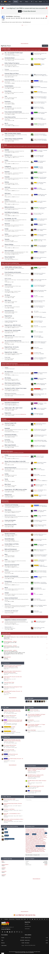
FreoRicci (43, 446)
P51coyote (27, 847)
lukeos (41, 835)
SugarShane (41, 511)
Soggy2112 (41, 831)
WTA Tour (36, 479)
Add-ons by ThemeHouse (19, 952)
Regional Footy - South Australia (12, 330)
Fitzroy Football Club (10, 257)
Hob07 (36, 833)
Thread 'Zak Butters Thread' (9, 682)
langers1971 (41, 358)
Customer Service (6, 617)
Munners (41, 348)
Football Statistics (9, 86)
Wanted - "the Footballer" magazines (40, 605)
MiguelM (44, 831)
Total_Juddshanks (42, 847)
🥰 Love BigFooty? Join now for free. (25, 915)
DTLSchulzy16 (43, 189)
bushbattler (42, 353)
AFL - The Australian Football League (14, 52)
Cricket (6, 455)
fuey (41, 424)
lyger (38, 850)
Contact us (6, 919)
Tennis (6, 479)
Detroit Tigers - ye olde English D (39, 445)
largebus (41, 485)
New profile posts (28, 926)
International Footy (9, 310)
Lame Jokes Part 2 (37, 599)
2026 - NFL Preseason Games (34, 790)
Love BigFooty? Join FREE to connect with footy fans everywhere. (26, 8)
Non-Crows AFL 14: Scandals (40, 150)
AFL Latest (6, 707)
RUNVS (37, 829)
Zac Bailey (39, 64)
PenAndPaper (28, 829)
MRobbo (42, 296)
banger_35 (39, 828)
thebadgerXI (45, 135)
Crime (6, 559)
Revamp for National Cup (38, 321)
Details (39, 951)
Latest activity (27, 928)
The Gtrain (32, 842)
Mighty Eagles (40, 337)
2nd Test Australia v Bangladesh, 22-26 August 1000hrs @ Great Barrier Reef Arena (36, 715)
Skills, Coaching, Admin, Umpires (13, 133)
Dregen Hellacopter (7, 657)
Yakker (40, 496)
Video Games (8, 510)
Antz (32, 835)
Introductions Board (9, 58)
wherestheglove (38, 848)
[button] (12, 1)
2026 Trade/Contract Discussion (41, 251)
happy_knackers (43, 845)
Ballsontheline (37, 851)
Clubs (21, 1)
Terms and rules (12, 919)
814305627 (43, 843)
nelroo (33, 833)
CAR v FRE (18, 18)
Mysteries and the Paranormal (12, 564)
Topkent (42, 848)
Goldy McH (35, 828)
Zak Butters (10, 731)
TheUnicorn (43, 103)
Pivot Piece (27, 828)
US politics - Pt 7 (39, 565)
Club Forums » (17, 16)
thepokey (41, 173)
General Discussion (9, 539)
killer (40, 258)
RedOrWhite (41, 414)
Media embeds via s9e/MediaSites (29, 952)
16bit (40, 54)
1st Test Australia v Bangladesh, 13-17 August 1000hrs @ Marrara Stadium (36, 725)
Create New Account (30, 11)
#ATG (3, 861)
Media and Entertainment (11, 549)
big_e (40, 214)
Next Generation (31, 720)
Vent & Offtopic (38, 188)
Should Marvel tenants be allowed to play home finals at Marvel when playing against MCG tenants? (13, 721)
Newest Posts (7, 737)
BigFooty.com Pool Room (10, 393)
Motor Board (8, 484)
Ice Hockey (7, 440)
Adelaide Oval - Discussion (38, 107)
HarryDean (15, 645)
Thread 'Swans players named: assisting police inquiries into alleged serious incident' (12, 666)
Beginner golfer (37, 468)
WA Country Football (37, 335)
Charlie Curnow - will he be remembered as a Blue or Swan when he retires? (13, 820)
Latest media (30, 698)
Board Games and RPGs (10, 524)
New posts (2, 4)
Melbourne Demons (9, 207)
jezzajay (42, 828)
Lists (6, 96)
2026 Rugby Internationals (38, 413)
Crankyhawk (30, 840)
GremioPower (41, 220)
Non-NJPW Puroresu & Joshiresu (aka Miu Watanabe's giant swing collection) (36, 775)
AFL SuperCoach (9, 371)
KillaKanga (41, 307)
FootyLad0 (41, 183)
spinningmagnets (33, 831)
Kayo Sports (38, 80)
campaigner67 (30, 838)
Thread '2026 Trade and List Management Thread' (13, 686)
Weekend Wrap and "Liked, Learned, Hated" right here (12, 22)
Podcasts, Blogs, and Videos (12, 73)
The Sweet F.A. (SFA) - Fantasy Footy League (15, 388)
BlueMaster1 (43, 342)
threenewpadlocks (42, 246)
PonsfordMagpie (43, 97)
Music (6, 554)
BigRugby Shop (23, 414)
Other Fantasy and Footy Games (12, 383)
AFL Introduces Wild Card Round (10, 715)
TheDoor (41, 373)
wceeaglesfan (41, 252)
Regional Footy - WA (10, 335)
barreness (40, 832)
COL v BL (13, 18)
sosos (40, 268)
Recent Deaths (38, 91)
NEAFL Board (8, 278)
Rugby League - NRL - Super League (13, 408)
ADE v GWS (28, 18)
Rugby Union (8, 413)
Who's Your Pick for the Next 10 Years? (40, 101)
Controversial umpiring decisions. (40, 133)
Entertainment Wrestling (10, 434)
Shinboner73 (39, 841)
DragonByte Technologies (33, 951)
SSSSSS (41, 389)
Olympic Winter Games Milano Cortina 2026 (15, 461)
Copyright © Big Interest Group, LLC (7, 927)
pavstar (37, 831)
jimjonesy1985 (34, 841)
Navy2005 (42, 286)
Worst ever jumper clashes (40, 112)
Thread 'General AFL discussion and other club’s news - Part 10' (13, 677)
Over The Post (41, 291)
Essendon (7, 171)
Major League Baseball (10, 445)
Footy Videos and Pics (10, 117)
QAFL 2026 (36, 325)
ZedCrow (41, 837)
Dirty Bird (42, 108)
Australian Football (6, 49)
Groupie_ (27, 832)
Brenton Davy (33, 829)
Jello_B (44, 589)
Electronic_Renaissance (44, 81)
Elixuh (40, 65)
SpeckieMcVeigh (33, 850)
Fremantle (7, 177)
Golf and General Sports (10, 467)
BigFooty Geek (5, 501)
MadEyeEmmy (32, 848)
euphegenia (32, 837)
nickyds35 (41, 168)
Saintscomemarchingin (8, 641)
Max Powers (34, 845)
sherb (40, 540)
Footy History (8, 91)
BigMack (42, 59)
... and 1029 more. (29, 852)
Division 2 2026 (37, 352)
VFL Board (7, 295)
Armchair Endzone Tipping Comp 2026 (36, 786)
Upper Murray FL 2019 (38, 316)
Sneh (38, 840)
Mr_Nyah (9, 635)
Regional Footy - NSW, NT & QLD (13, 325)
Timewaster (43, 113)
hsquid (30, 835)
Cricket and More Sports (7, 451)
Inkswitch (32, 851)
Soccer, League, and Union (8, 399)
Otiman (30, 834)
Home (25, 919)
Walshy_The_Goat (45, 75)
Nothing (43, 833)
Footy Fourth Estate (9, 79)
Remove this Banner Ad (24, 43)
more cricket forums (25, 456)
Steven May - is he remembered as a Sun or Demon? (12, 814)
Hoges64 (43, 841)
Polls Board (7, 101)
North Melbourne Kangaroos (12, 212)
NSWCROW (43, 384)
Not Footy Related (6, 530)
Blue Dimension (38, 843)
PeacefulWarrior (38, 839)
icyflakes (42, 457)
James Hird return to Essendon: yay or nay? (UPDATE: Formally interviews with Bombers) (12, 710)
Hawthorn (7, 199)
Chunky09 (39, 833)
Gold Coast (7, 187)
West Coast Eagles (9, 250)
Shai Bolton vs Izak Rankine (9, 809)
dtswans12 (27, 839)
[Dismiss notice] (46, 8)
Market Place (8, 604)
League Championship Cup (11, 321)
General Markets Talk (37, 588)
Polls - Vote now (7, 796)
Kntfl (35, 330)
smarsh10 (41, 379)
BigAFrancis (41, 838)
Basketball (7, 428)
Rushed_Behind (36, 835)
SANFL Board (8, 284)
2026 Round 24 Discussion (40, 372)
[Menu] (1, 1)
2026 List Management (40, 161)
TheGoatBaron (43, 555)
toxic (41, 491)
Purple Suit (42, 124)
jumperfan (41, 274)
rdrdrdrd (40, 322)
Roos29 (44, 849)
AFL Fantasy (8, 378)
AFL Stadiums (8, 106)
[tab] (22, 25)
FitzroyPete (41, 606)
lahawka (44, 836)
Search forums (7, 4)
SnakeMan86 (28, 850)
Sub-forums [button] (17, 55)
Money (6, 587)
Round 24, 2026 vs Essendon (40, 218)
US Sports (4, 419)
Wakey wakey (36, 610)
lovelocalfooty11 (36, 838)
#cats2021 (42, 840)
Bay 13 (6, 123)
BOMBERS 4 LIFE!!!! (45, 480)
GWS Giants (7, 193)
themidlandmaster (44, 583)
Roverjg (35, 837)
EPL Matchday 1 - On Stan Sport (41, 403)
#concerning (4, 871)
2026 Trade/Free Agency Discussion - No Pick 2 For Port (13, 759)
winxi (26, 836)
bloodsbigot (41, 235)
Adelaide (7, 150)
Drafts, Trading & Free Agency (12, 63)
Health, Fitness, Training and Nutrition (14, 138)
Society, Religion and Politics (12, 544)
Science (7, 570)
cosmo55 (27, 846)
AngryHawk (37, 832)
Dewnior (40, 202)
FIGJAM (40, 612)
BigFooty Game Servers (10, 515)
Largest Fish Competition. (40, 495)
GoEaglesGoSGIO (42, 600)
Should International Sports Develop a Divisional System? (13, 804)
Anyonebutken (40, 836)
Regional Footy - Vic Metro (11, 352)
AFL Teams (4, 145)
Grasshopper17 (43, 119)
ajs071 (38, 837)
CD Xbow (44, 572)
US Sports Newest (31, 765)
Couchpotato (37, 842)
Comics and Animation (10, 520)
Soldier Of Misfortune (43, 566)
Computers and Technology (11, 505)
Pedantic (27, 835)
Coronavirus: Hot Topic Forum (11, 610)
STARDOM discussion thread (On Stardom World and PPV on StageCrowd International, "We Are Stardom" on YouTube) (37, 769)
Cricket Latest (30, 707)
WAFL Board (8, 300)
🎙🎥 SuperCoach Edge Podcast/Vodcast (41, 74)
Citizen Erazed (44, 441)
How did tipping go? (27, 22)
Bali (34, 593)
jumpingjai (27, 831)
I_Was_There (28, 842)
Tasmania (7, 239)
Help (22, 919)
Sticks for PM (44, 835)
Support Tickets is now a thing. (39, 627)
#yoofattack (4, 874)
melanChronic (31, 832)
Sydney (6, 234)
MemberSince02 (43, 178)
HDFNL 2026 (36, 347)
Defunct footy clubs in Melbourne (39, 273)
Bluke (44, 851)
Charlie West (38, 166)
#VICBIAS (4, 867)
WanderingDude (30, 836)
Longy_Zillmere (43, 326)
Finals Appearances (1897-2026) (40, 96)
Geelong (7, 182)
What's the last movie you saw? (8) (41, 549)
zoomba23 (44, 839)
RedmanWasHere (44, 87)
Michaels (41, 225)
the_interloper (44, 140)
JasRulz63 (41, 156)
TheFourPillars (41, 850)
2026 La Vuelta (36, 474)
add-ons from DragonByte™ (22, 951)
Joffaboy (41, 230)
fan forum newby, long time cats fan (40, 58)
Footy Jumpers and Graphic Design (13, 112)
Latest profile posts (6, 633)
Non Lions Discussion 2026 (39, 155)
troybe (40, 280)
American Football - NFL (10, 423)
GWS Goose (43, 195)
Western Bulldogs (9, 244)
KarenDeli (44, 832)
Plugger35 (41, 404)
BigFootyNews (44, 506)
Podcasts (7, 69)
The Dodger (31, 849)
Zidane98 (42, 561)
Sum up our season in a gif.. (39, 213)
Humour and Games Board (11, 598)
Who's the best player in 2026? (9, 799)
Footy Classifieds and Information (13, 272)
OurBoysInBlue (39, 849)
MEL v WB (23, 18)
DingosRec (44, 312)
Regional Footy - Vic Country (12, 347)
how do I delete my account (39, 621)
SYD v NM (42, 18)
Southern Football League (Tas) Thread (41, 341)
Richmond (7, 223)
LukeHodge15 (43, 430)
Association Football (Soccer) (12, 402)
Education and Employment (11, 576)
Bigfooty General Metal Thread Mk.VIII (40, 554)
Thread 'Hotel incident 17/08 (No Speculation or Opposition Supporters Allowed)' (12, 672)
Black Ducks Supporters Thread (39, 300)
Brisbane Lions (8, 155)
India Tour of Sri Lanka (39, 456)
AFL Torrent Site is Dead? (38, 118)
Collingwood (8, 166)
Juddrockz (15, 641)
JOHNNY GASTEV (42, 317)
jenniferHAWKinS (33, 847)
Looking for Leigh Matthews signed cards (41, 357)
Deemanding (42, 208)
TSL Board (7, 290)
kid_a (41, 301)
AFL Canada (36, 311)
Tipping (26, 1)
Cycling (6, 474)
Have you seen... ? (9, 627)
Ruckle (5, 635)
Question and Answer (10, 533)
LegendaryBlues (32, 839)
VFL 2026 (35, 295)
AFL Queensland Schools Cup (39, 305)
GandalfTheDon (28, 845)
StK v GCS (8, 18)
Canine (41, 851)
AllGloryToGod (41, 829)
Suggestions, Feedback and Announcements (16, 619)
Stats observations (37, 86)
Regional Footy (8, 316)
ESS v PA (38, 18)
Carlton (6, 160)
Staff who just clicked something (10, 826)
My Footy (4, 129)
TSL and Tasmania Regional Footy (13, 340)
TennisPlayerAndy (29, 833)
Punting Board (8, 581)
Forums (15, 1)
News (10, 1)
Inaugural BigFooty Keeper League (40, 440)
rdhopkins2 (41, 535)
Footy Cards (7, 357)
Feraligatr (40, 521)
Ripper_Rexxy (28, 851)
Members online (30, 826)
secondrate (27, 848)
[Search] (47, 1)
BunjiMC (40, 151)
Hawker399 (28, 843)
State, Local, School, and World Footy (10, 263)
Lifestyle (7, 592)
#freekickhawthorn (5, 864)
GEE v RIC (33, 18)
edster (27, 840)
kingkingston (41, 331)
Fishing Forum (8, 494)
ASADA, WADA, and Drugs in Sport (13, 267)
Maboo (37, 847)
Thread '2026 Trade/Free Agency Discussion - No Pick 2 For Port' (13, 692)
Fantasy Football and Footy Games (10, 363)
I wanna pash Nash (42, 842)
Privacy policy (17, 919)
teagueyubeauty (28, 841)
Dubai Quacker (39, 834)
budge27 (35, 849)
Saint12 (31, 828)
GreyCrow (41, 545)
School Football (8, 305)
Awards (46, 864)
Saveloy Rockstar (32, 846)
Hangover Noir (32, 843)
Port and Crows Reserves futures (39, 285)
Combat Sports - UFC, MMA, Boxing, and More (16, 489)
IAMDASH (41, 594)
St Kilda (6, 229)
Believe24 (38, 845)
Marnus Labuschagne (32, 730)
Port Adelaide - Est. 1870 (10, 218)
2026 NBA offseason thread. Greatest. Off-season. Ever (37, 781)
